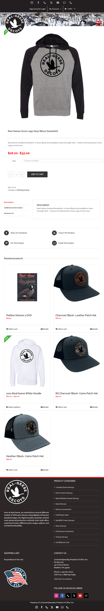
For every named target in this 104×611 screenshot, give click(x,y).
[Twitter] (74, 595)
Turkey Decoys (62, 537)
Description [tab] (9, 202)
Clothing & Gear (23, 190)
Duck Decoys (61, 504)
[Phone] (68, 595)
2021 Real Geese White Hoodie (23, 393)
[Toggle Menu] (98, 23)
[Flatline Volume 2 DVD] (27, 288)
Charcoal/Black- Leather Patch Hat (76, 315)
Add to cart (37, 174)
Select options (14, 407)
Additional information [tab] (13, 208)
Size (14, 161)
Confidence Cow (62, 542)
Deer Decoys (61, 526)
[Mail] (86, 595)
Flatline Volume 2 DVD (19, 315)
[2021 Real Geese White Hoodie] (27, 362)
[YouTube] (80, 595)
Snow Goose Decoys (64, 493)
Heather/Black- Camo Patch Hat (25, 456)
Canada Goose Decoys (65, 487)
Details (45, 329)
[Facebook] (62, 595)
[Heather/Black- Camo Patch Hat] (27, 433)
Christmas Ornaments (65, 531)
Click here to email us (63, 579)
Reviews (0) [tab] (9, 213)
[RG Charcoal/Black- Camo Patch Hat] (76, 353)
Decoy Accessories (63, 509)
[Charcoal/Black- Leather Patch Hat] (76, 283)
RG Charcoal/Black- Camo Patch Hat (77, 393)
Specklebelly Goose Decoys (67, 498)
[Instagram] (56, 595)
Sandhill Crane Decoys (65, 520)
